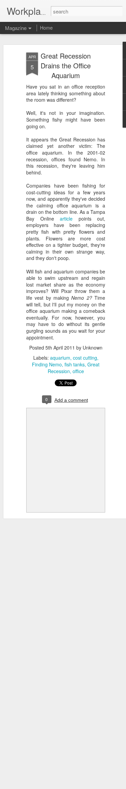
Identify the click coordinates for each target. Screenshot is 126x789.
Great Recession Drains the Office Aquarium (66, 65)
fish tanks (75, 364)
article (66, 218)
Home (46, 27)
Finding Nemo (47, 364)
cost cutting (85, 357)
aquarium (60, 357)
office (78, 371)
